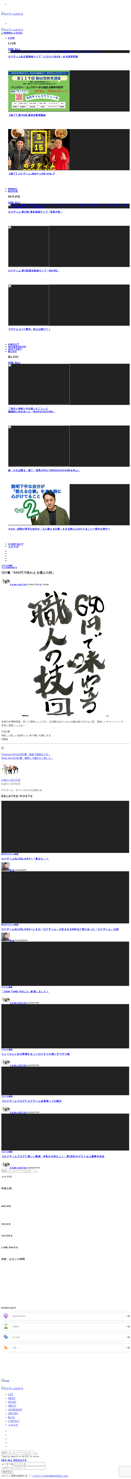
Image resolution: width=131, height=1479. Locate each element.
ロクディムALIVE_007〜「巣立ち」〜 (25, 858)
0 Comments (9, 568)
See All (14, 49)
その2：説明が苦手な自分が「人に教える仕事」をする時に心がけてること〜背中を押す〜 (59, 528)
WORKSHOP (15, 1409)
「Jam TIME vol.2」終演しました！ (25, 991)
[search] (36, 1171)
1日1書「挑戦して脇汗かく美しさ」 (34, 758)
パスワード (7, 1467)
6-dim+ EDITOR (18, 585)
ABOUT (12, 1405)
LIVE (11, 38)
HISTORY (13, 1413)
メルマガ (13, 546)
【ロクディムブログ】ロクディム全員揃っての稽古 (31, 1101)
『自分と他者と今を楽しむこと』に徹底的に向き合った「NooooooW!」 (31, 410)
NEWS (11, 1398)
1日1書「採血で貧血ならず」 (35, 754)
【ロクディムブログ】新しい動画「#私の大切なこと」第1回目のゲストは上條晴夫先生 (53, 1156)
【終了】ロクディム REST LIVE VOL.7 (31, 173)
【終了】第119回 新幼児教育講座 (27, 115)
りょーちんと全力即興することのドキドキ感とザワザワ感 (35, 1054)
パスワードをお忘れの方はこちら (50, 1475)
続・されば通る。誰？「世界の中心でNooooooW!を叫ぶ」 (44, 470)
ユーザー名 (7, 1464)
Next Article (8, 758)
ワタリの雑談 (7, 565)
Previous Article (10, 754)
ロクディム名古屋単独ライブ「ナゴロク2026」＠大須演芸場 (43, 56)
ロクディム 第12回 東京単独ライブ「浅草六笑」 (35, 211)
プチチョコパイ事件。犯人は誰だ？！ (29, 329)
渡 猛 (12, 870)
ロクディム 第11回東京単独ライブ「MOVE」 (34, 270)
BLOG (12, 351)
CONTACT (14, 1421)
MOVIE (13, 191)
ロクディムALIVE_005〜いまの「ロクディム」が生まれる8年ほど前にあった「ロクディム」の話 (60, 929)
